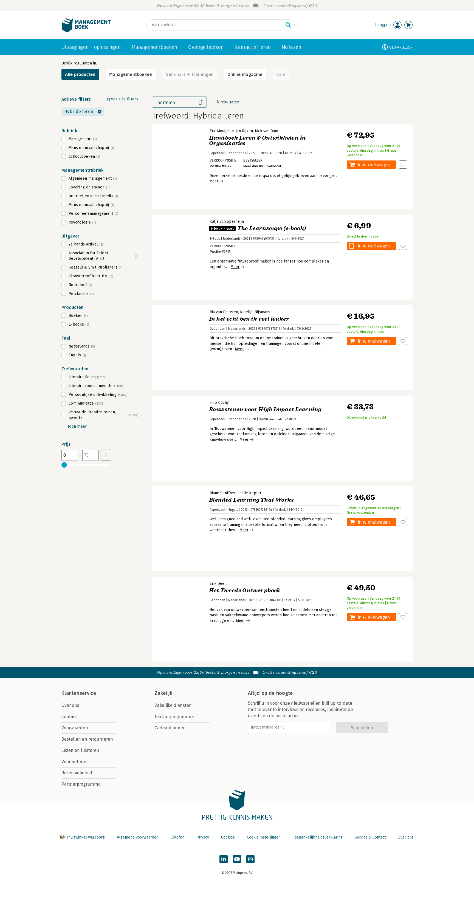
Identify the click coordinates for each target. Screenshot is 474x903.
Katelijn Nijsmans (255, 312)
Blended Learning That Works (251, 499)
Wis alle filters (124, 99)
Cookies (228, 837)
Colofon (177, 837)
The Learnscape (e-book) (258, 228)
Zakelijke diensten (173, 705)
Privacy (202, 837)
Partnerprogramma (81, 784)
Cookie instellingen (264, 837)
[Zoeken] (288, 24)
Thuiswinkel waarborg (85, 837)
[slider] (64, 465)
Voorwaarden (74, 727)
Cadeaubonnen (170, 727)
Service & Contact (370, 837)
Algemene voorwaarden (138, 837)
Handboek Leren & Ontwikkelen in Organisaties (257, 140)
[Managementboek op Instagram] (250, 859)
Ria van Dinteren (224, 312)
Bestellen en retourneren (87, 739)
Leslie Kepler (249, 493)
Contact (69, 716)
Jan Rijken (244, 131)
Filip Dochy (219, 402)
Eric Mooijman (222, 131)
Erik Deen (218, 583)
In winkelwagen (374, 164)
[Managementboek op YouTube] (237, 859)
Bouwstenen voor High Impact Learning (265, 409)
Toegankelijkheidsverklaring (318, 837)
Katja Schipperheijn (227, 221)
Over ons (70, 705)
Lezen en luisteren (80, 750)
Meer (214, 181)
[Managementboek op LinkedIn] (223, 859)
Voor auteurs (74, 761)
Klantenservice (78, 693)
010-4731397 (401, 47)
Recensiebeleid (76, 772)
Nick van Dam (266, 131)
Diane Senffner (223, 493)
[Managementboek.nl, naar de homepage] (86, 31)
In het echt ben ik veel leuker (249, 318)
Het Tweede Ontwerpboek (245, 590)
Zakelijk (163, 693)
